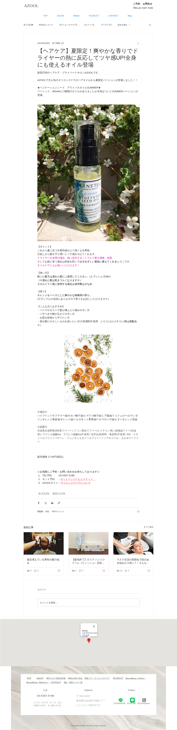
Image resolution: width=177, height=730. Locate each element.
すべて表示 (148, 527)
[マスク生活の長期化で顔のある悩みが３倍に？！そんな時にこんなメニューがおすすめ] (133, 543)
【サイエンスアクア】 (68, 25)
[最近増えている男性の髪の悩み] (44, 543)
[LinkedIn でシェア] (52, 503)
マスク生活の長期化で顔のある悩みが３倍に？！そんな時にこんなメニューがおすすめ (133, 561)
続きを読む (122, 25)
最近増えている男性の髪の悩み (43, 561)
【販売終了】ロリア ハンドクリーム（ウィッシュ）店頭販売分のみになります (88, 561)
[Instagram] (144, 700)
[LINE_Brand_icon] (132, 700)
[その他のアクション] (138, 43)
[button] (150, 25)
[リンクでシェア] (59, 503)
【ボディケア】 (59, 493)
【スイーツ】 (89, 25)
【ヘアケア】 (106, 25)
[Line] (120, 700)
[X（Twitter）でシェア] (45, 503)
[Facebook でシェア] (38, 503)
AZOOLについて (46, 25)
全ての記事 (28, 25)
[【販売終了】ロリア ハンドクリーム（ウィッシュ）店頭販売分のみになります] (89, 543)
